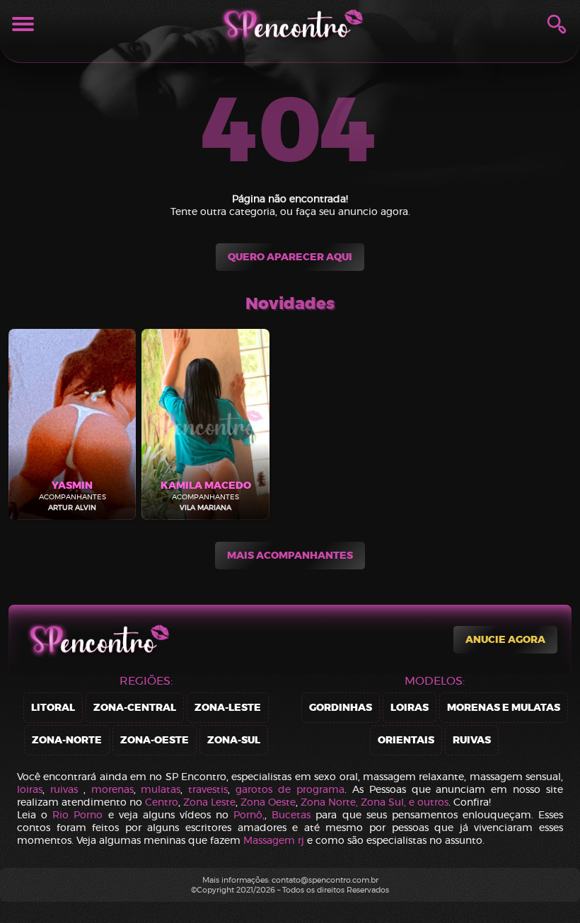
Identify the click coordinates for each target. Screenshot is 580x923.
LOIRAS (409, 707)
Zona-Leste (228, 707)
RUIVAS (472, 740)
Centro (161, 802)
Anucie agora (505, 639)
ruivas (64, 789)
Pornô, (249, 814)
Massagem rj (273, 840)
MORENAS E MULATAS (503, 707)
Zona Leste (209, 802)
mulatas (160, 789)
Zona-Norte (67, 740)
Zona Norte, (331, 802)
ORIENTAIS (406, 740)
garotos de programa (290, 789)
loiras (29, 789)
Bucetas (291, 814)
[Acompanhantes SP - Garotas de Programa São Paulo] (290, 24)
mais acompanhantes (290, 555)
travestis (208, 789)
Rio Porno (77, 814)
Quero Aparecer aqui (290, 257)
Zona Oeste (268, 802)
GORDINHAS (340, 707)
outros (432, 802)
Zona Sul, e (389, 802)
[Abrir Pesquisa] (556, 24)
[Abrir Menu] (23, 24)
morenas (112, 789)
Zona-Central (134, 707)
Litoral (53, 707)
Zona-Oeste (154, 740)
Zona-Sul (233, 740)
